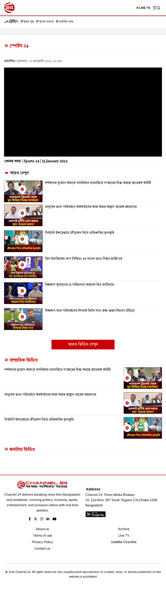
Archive (123, 529)
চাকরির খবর (66, 21)
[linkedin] (47, 519)
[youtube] (54, 519)
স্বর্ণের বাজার (46, 21)
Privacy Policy (42, 542)
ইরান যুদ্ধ (28, 21)
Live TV (123, 535)
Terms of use (42, 535)
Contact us (42, 548)
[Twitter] (35, 519)
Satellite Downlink (124, 542)
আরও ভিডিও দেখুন (83, 345)
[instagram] (41, 519)
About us (42, 529)
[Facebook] (30, 519)
